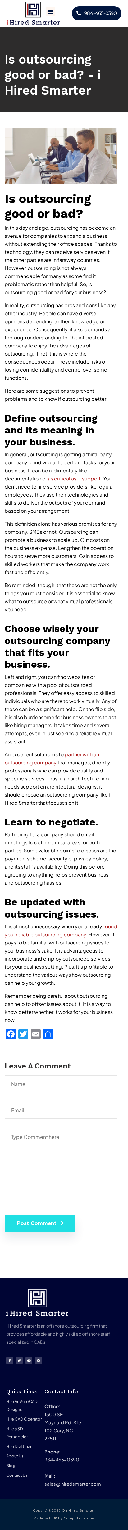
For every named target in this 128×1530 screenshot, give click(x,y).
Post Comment (37, 1223)
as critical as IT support (74, 478)
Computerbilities (79, 1518)
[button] (50, 11)
